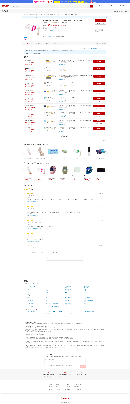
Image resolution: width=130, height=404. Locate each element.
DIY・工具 (40, 14)
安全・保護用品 (46, 14)
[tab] (28, 43)
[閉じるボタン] (107, 17)
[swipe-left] (24, 153)
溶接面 (51, 14)
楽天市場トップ (25, 14)
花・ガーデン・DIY (33, 14)
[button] (100, 6)
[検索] (91, 6)
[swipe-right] (106, 153)
